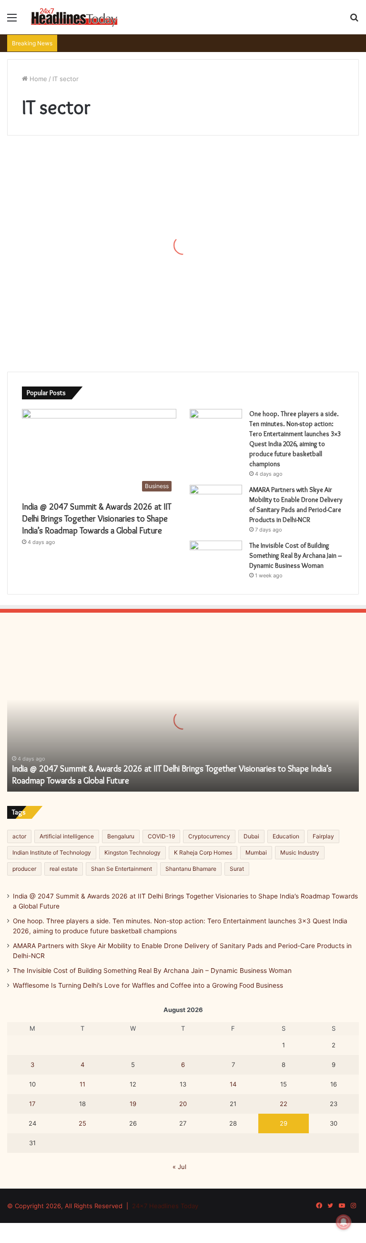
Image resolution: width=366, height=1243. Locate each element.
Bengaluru (120, 836)
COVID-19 (161, 836)
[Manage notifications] (343, 1222)
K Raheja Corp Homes (203, 852)
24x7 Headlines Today (165, 1206)
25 (82, 1123)
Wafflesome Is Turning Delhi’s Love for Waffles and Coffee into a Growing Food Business (148, 985)
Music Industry (299, 852)
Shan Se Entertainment (121, 868)
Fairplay (323, 836)
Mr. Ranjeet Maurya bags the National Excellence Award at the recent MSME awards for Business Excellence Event (180, 297)
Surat (237, 868)
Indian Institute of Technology (51, 852)
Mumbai (256, 852)
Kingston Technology (132, 852)
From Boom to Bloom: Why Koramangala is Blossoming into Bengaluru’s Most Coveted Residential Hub (62, 233)
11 (82, 1084)
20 (183, 1103)
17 (32, 1103)
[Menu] (12, 20)
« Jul (179, 1166)
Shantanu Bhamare (190, 868)
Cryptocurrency (209, 836)
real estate (64, 868)
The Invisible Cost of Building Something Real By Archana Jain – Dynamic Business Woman (295, 555)
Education (286, 836)
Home (37, 79)
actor (19, 836)
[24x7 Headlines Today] (74, 17)
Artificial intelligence (67, 836)
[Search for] (354, 20)
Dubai (251, 836)
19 (133, 1103)
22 (283, 1103)
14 (233, 1084)
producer (24, 868)
